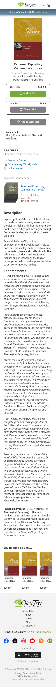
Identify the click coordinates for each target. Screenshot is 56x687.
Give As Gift (29, 109)
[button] (43, 5)
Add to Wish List (29, 122)
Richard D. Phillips (32, 76)
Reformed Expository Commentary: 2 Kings (47, 582)
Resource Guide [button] (17, 160)
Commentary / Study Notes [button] (23, 164)
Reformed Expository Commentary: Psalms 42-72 (28, 582)
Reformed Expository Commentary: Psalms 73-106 (10, 582)
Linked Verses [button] (15, 168)
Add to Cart (29, 93)
